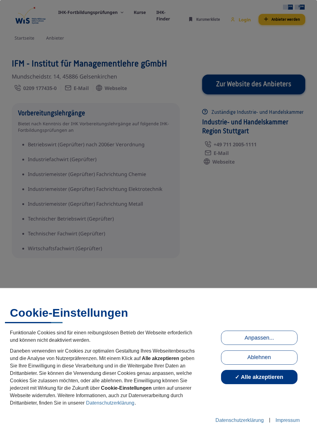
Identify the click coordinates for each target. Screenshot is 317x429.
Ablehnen (259, 357)
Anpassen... (259, 338)
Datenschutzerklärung (110, 402)
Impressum (288, 420)
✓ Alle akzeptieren (259, 377)
